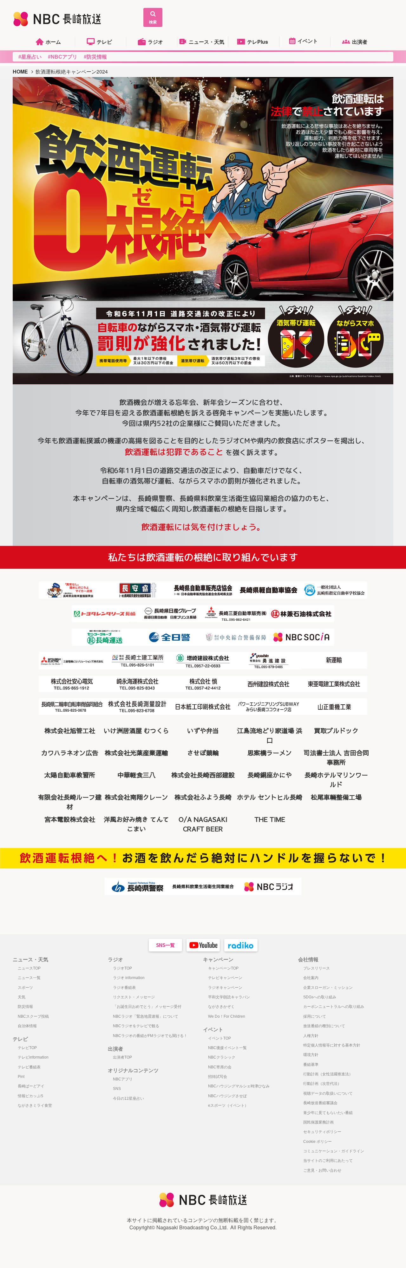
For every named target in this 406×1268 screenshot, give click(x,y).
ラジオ (155, 41)
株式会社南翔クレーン (136, 797)
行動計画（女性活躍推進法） (328, 1074)
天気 (21, 997)
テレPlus (257, 41)
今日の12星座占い (128, 1098)
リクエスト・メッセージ (134, 997)
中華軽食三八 (136, 775)
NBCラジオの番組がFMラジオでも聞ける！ (150, 1036)
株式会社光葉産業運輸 (136, 752)
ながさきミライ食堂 (35, 1105)
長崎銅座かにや (269, 775)
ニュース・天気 (206, 41)
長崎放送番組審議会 (320, 1103)
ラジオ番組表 (124, 987)
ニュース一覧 (29, 978)
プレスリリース (316, 968)
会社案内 (310, 978)
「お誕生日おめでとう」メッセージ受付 (147, 1006)
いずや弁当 (203, 730)
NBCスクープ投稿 (33, 1016)
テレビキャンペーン (225, 978)
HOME (20, 71)
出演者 (359, 41)
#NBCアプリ (62, 57)
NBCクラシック (221, 1057)
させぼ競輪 (203, 752)
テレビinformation (33, 1057)
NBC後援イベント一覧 (227, 1048)
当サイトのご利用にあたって (328, 1160)
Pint (21, 1076)
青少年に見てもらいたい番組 (328, 1113)
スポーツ (25, 987)
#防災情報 (95, 57)
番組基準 (310, 1064)
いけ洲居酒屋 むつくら (136, 730)
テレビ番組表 (29, 1067)
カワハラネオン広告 (69, 752)
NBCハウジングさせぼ (227, 1096)
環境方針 (310, 1055)
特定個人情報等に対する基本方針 (331, 1045)
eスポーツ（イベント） (228, 1105)
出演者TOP (122, 1057)
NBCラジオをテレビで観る (136, 1026)
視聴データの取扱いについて (328, 1093)
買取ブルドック (336, 730)
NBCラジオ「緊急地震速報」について (145, 1016)
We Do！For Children (226, 1016)
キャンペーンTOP (223, 968)
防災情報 (25, 1006)
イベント (308, 40)
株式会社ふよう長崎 (203, 797)
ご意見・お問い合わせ (322, 1170)
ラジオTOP (122, 968)
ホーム (53, 41)
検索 (153, 22)
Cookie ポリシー (317, 1141)
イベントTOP (219, 1038)
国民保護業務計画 (318, 1122)
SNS (117, 1088)
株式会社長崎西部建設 (203, 775)
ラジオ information (129, 978)
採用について (314, 1016)
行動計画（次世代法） (322, 1083)
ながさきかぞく (221, 1006)
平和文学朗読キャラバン (229, 997)
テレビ (104, 41)
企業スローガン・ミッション (328, 987)
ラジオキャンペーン (225, 987)
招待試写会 (217, 1076)
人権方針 (310, 1036)
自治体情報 (27, 1026)
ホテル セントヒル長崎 (269, 797)
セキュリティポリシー (322, 1132)
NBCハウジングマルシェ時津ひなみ (239, 1086)
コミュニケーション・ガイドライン (333, 1151)
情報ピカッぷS (30, 1096)
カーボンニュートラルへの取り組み (333, 1006)
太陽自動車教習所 (69, 775)
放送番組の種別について (324, 1026)
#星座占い (30, 57)
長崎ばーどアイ (31, 1086)
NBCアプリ (123, 1079)
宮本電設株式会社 (69, 819)
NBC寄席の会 (220, 1067)
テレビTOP (27, 1048)
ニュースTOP (29, 968)
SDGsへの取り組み (319, 997)
